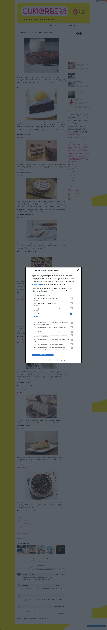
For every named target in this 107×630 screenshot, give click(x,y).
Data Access (53, 360)
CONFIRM (43, 354)
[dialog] (53, 315)
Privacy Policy (62, 360)
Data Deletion (45, 360)
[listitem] (53, 295)
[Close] (78, 270)
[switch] (71, 298)
